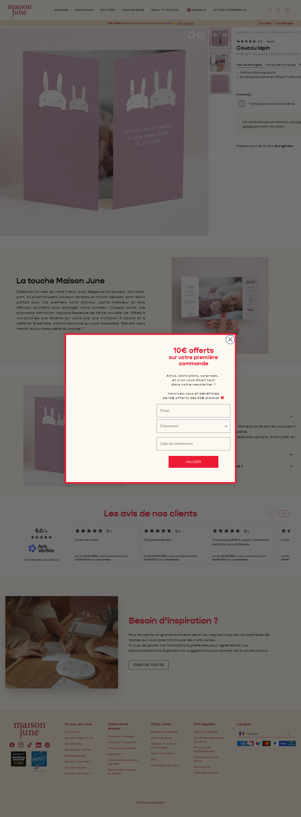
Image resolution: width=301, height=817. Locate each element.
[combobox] (192, 426)
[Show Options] (226, 426)
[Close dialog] (230, 339)
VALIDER (193, 461)
